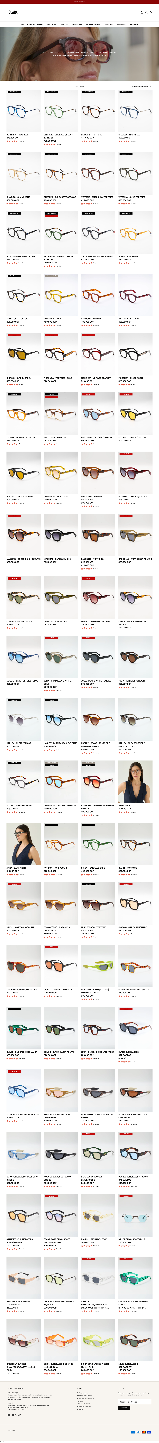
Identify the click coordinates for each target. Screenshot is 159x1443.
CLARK (13, 1430)
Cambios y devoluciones (84, 1395)
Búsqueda (80, 1409)
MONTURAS (64, 24)
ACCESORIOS (109, 24)
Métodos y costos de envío (85, 1398)
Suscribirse (124, 1408)
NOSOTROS (134, 24)
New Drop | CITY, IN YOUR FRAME (32, 24)
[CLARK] (13, 12)
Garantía (80, 1401)
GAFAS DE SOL (51, 24)
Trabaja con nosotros (83, 1393)
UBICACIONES (121, 24)
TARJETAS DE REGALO (93, 24)
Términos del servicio (83, 1404)
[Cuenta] (141, 12)
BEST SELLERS (77, 24)
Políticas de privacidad (84, 1406)
